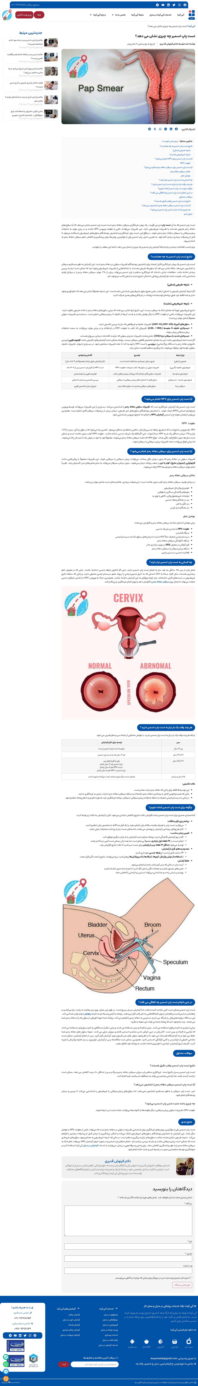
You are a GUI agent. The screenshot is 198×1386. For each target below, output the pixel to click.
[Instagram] (179, 5)
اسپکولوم (88, 1014)
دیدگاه (188, 1203)
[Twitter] (174, 5)
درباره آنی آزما (99, 15)
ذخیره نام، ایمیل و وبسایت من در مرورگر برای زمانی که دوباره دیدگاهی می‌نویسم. (152, 1278)
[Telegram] (157, 5)
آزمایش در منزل (90, 1145)
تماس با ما (120, 15)
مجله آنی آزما (137, 15)
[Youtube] (163, 5)
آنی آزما (180, 15)
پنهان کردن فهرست (170, 141)
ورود (39, 14)
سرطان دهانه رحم (160, 582)
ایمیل (188, 1253)
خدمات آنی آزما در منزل (160, 15)
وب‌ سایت (187, 1265)
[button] (176, 129)
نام (189, 1241)
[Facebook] (185, 5)
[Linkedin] (168, 5)
